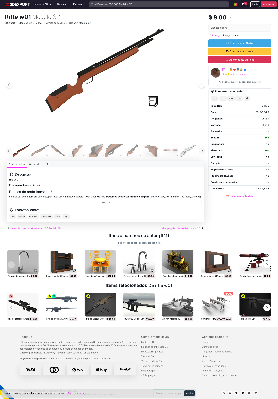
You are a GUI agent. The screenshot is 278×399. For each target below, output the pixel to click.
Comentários (35, 164)
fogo (66, 216)
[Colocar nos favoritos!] (34, 269)
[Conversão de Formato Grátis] (246, 98)
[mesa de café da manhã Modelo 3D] (100, 262)
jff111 (225, 69)
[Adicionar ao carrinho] (28, 269)
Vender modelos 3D (151, 361)
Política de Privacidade (214, 366)
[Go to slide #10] (188, 150)
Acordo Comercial (211, 361)
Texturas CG (147, 356)
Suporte (206, 342)
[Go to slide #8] (151, 150)
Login (255, 4)
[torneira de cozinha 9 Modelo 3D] (23, 262)
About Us (26, 337)
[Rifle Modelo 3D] (255, 305)
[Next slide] (202, 85)
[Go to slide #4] (77, 150)
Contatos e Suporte (215, 337)
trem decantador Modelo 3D (175, 276)
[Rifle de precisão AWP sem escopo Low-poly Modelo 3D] (61, 305)
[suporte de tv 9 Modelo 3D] (61, 262)
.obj (239, 98)
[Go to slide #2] (40, 150)
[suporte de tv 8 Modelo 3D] (216, 262)
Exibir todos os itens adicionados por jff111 (139, 243)
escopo (21, 216)
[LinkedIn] (249, 393)
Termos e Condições (212, 370)
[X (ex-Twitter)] (230, 393)
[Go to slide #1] (21, 150)
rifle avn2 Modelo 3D (134, 319)
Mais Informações (77, 393)
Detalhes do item (17, 164)
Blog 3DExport (149, 370)
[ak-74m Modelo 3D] (177, 305)
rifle (12, 216)
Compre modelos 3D (155, 337)
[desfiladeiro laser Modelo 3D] (255, 262)
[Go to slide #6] (114, 150)
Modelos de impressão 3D (154, 346)
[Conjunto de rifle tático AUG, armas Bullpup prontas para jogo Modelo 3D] (216, 305)
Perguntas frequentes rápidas (217, 351)
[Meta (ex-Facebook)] (243, 393)
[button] (267, 265)
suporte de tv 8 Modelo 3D (213, 276)
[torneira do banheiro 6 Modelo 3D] (139, 262)
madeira (33, 216)
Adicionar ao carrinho (242, 59)
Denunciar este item (242, 196)
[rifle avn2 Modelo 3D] (139, 305)
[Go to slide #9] (169, 150)
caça (57, 216)
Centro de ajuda (210, 346)
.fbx (231, 98)
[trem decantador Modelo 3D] (177, 262)
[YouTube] (255, 393)
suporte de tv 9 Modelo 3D (59, 276)
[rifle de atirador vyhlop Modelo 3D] (23, 305)
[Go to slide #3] (58, 150)
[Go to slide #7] (132, 150)
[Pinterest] (236, 393)
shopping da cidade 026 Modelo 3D (181, 228)
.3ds (214, 98)
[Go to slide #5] (95, 150)
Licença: (216, 35)
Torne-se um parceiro (152, 366)
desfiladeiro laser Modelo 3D (253, 276)
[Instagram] (224, 393)
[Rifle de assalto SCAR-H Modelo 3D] (100, 305)
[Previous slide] (9, 85)
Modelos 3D (147, 342)
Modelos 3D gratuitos (152, 351)
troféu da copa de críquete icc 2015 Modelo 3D (36, 228)
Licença (206, 356)
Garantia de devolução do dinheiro (219, 375)
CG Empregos (148, 375)
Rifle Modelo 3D (247, 319)
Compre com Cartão (241, 43)
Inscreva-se (269, 4)
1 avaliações (241, 74)
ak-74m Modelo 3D (171, 319)
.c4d (223, 98)
